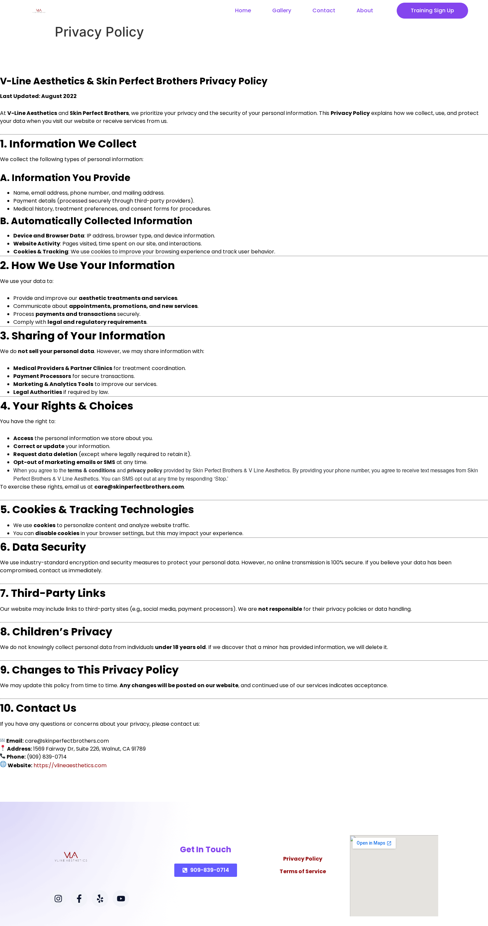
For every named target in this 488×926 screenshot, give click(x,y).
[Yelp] (100, 898)
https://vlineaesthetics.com (70, 765)
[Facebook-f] (79, 898)
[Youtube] (121, 898)
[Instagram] (58, 898)
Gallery (281, 10)
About (365, 10)
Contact (323, 10)
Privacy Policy (302, 859)
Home (243, 10)
